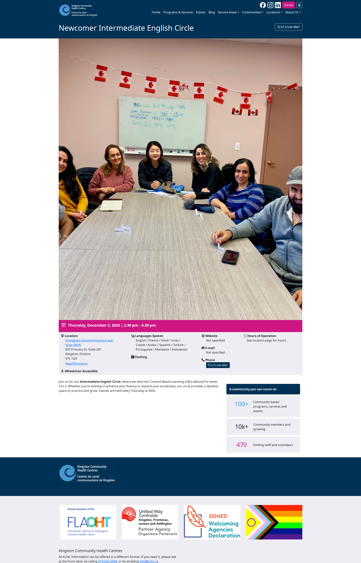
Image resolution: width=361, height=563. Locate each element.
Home (156, 12)
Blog (212, 12)
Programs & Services (178, 12)
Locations (273, 12)
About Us (292, 12)
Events (201, 12)
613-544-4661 (290, 27)
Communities (251, 12)
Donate (288, 5)
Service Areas (227, 12)
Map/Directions (76, 363)
